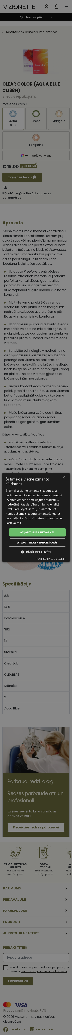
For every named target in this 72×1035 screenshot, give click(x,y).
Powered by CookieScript (51, 558)
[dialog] (36, 517)
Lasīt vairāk (13, 523)
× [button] (63, 477)
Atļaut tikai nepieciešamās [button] (37, 542)
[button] (36, 552)
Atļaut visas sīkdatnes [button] (37, 532)
